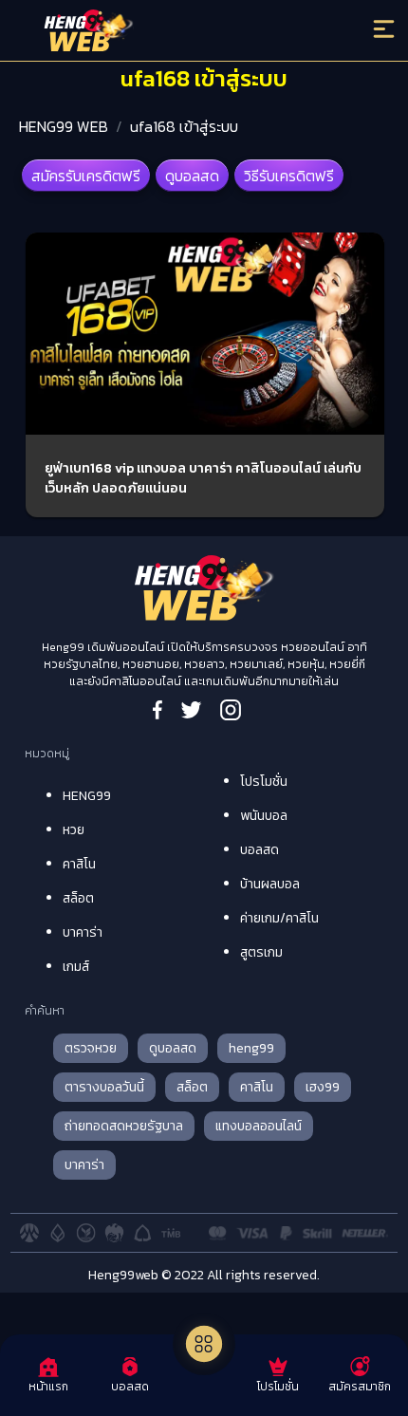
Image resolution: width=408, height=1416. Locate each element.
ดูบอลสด (192, 175)
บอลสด (259, 850)
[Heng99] (159, 33)
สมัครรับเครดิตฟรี (85, 175)
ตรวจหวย (91, 1048)
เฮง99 (323, 1087)
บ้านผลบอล (270, 884)
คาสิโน (79, 864)
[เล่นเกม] (204, 1344)
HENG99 (87, 796)
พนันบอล (263, 816)
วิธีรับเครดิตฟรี (289, 175)
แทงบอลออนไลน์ (258, 1126)
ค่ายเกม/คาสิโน (279, 918)
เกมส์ (76, 967)
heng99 (251, 1048)
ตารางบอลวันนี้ (104, 1087)
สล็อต (78, 898)
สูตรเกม (261, 952)
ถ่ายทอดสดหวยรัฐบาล (124, 1126)
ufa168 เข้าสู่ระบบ (184, 126)
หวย (73, 830)
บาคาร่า (82, 932)
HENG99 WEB (63, 126)
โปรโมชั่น (263, 782)
